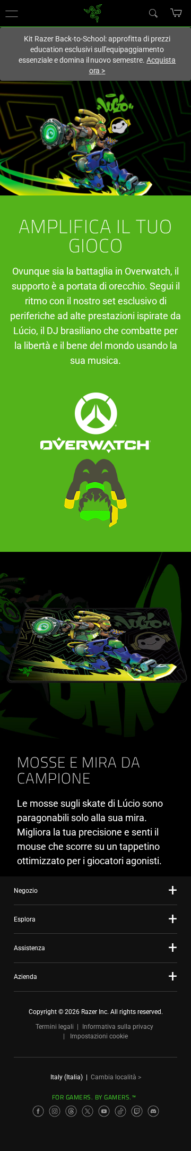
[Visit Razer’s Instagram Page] (54, 1111)
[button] (11, 13)
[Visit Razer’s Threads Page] (71, 1111)
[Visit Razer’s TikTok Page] (120, 1111)
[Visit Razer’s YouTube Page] (104, 1111)
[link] (93, 12)
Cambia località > (116, 1077)
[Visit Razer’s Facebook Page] (38, 1111)
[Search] (153, 12)
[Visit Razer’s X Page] (87, 1111)
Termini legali (55, 1026)
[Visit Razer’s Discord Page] (153, 1111)
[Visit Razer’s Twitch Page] (136, 1111)
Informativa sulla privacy (117, 1026)
